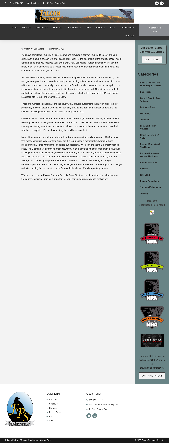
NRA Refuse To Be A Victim (149, 136)
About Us (100, 28)
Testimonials (74, 28)
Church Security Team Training (150, 99)
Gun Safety (145, 113)
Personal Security (148, 162)
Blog (113, 28)
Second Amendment (149, 181)
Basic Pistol (145, 92)
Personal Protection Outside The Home (149, 154)
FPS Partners (127, 28)
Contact (129, 36)
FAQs (88, 28)
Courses (26, 28)
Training (144, 193)
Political (144, 169)
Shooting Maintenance (150, 187)
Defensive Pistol (147, 107)
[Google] (162, 3)
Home (14, 28)
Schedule (41, 28)
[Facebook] (157, 3)
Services (57, 28)
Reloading (145, 175)
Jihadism (144, 120)
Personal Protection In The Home (150, 145)
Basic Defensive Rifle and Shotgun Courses (150, 84)
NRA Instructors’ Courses (148, 127)
